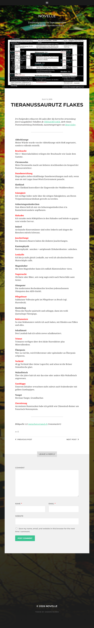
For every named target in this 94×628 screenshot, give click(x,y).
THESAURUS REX (52, 122)
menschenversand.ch (37, 424)
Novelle (47, 16)
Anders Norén (52, 612)
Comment (19, 468)
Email (52, 504)
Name (18, 504)
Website (19, 516)
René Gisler (70, 125)
